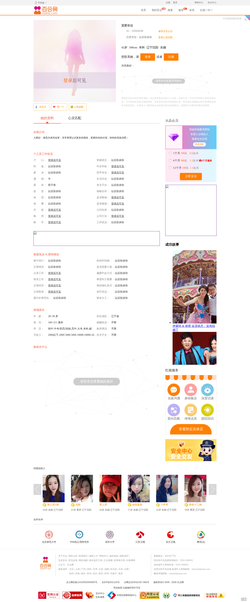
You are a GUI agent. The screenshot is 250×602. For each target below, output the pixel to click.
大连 (120, 569)
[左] (37, 489)
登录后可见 (54, 160)
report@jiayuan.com (178, 573)
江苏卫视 (140, 542)
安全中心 (212, 2)
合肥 (126, 569)
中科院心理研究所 (79, 542)
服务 (181, 11)
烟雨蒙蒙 (137, 504)
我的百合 (157, 11)
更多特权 (199, 144)
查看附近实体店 (191, 429)
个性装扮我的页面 (232, 18)
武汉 (95, 573)
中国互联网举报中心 (127, 595)
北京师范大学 (49, 542)
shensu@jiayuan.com (201, 569)
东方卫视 (170, 542)
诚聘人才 (93, 556)
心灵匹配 (74, 118)
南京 (83, 573)
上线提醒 (78, 106)
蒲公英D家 (53, 504)
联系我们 (83, 556)
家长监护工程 (95, 560)
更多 (120, 573)
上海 (77, 569)
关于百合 (62, 556)
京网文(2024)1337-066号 (136, 582)
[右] (213, 489)
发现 (191, 10)
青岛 (89, 573)
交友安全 (62, 560)
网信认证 (149, 595)
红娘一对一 (206, 10)
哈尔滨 (113, 569)
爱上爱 (103, 504)
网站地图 (83, 560)
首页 (143, 10)
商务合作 (73, 556)
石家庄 (113, 573)
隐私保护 (124, 556)
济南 (77, 573)
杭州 (71, 573)
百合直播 (108, 560)
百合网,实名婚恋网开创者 (46, 10)
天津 (95, 569)
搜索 (170, 10)
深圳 (89, 569)
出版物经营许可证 (131, 587)
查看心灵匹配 (165, 37)
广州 (83, 569)
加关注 (42, 106)
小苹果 (164, 504)
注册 (168, 2)
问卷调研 (130, 560)
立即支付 (191, 176)
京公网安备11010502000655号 (81, 582)
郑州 (107, 573)
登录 (175, 2)
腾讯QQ (201, 542)
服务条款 (114, 556)
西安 (101, 573)
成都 (107, 569)
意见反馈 (73, 560)
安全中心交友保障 (100, 595)
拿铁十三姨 (195, 504)
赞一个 (60, 106)
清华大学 (110, 542)
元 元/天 (186, 153)
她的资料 (47, 118)
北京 (71, 569)
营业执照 (117, 587)
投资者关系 (119, 560)
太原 (101, 569)
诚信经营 (166, 595)
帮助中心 (199, 2)
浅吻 (78, 504)
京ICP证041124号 (111, 582)
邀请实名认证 (165, 31)
